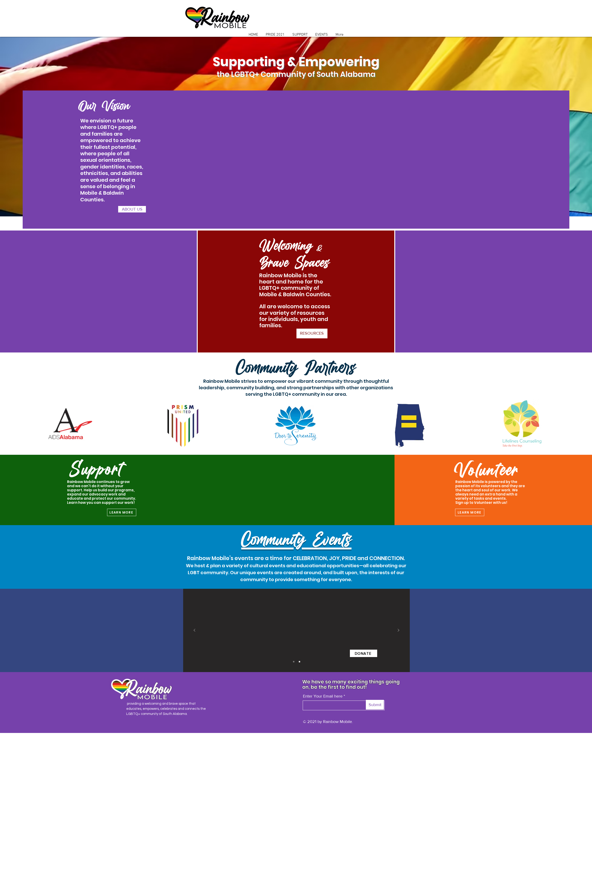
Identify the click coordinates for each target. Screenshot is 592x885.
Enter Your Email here (322, 696)
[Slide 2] (299, 661)
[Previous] (194, 631)
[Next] (398, 631)
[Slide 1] (293, 661)
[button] (132, 209)
